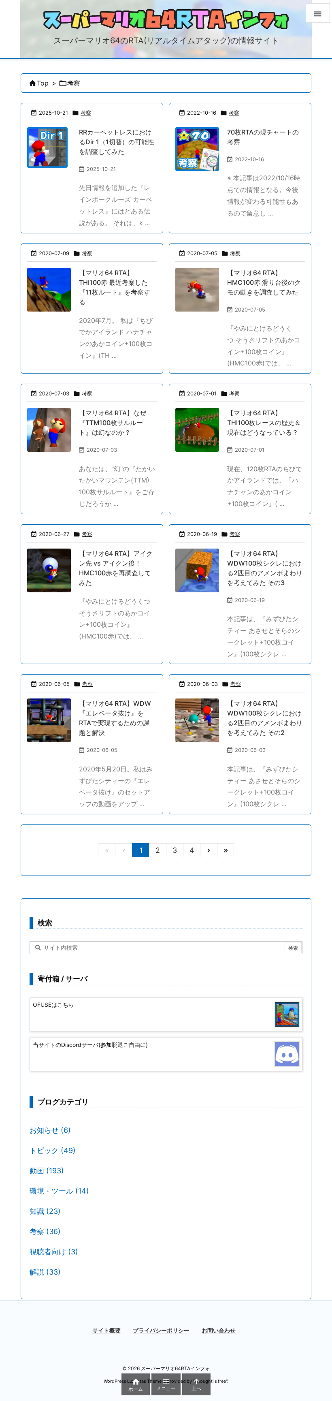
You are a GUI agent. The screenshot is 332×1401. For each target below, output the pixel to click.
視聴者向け (54, 1251)
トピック (53, 1150)
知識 (45, 1211)
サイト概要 (106, 1330)
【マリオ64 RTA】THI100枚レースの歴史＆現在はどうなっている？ (264, 422)
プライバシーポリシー (161, 1330)
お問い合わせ (219, 1330)
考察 (86, 112)
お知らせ (50, 1130)
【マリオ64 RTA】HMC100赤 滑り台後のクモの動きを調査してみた (264, 282)
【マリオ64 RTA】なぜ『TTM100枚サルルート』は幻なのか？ (112, 422)
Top (43, 83)
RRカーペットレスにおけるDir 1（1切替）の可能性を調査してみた (116, 142)
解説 (45, 1272)
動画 (47, 1170)
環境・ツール (59, 1191)
